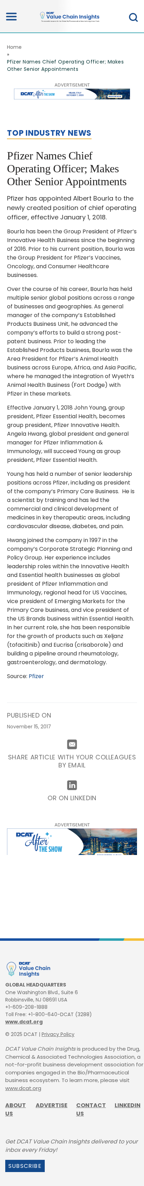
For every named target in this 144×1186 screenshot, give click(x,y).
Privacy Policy (58, 1034)
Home (14, 47)
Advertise (51, 1105)
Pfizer (36, 676)
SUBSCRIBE (25, 1166)
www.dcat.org (24, 1021)
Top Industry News (49, 133)
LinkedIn (128, 1105)
